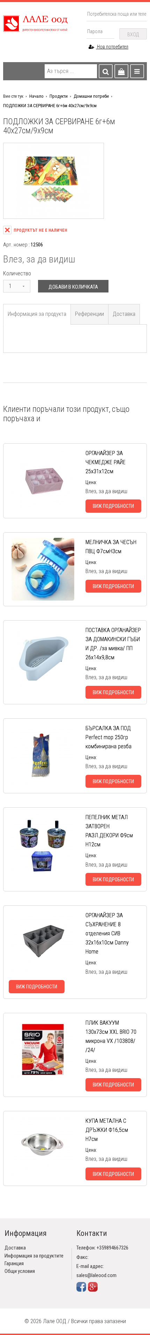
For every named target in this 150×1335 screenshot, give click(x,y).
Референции (89, 314)
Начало (36, 96)
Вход (133, 34)
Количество (17, 273)
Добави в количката (73, 287)
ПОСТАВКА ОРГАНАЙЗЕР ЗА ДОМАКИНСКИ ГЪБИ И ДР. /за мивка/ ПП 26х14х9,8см (113, 644)
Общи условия (20, 1271)
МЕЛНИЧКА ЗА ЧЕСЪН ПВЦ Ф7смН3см (110, 547)
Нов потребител (112, 47)
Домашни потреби (91, 96)
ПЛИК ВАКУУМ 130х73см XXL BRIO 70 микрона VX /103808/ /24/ (110, 1036)
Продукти (59, 96)
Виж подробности (113, 506)
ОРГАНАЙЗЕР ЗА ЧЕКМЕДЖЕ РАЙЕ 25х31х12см (105, 462)
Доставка (124, 314)
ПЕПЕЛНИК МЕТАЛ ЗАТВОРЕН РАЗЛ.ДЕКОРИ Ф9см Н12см (109, 831)
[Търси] (106, 71)
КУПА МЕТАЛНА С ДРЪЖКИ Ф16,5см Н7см (106, 1130)
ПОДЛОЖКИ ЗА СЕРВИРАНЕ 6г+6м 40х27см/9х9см (50, 105)
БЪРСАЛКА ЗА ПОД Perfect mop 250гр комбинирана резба (108, 737)
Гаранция (14, 1263)
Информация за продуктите (34, 1256)
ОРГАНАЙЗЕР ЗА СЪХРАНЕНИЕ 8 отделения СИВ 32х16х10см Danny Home (107, 933)
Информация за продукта (37, 314)
